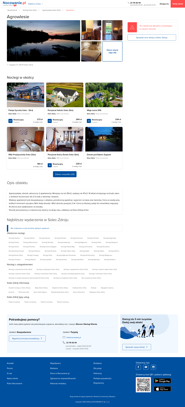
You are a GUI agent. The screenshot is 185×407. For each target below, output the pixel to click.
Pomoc (10, 368)
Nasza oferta (12, 378)
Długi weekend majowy (77, 396)
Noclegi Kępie (84, 251)
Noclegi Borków (61, 259)
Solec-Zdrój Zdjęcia (40, 292)
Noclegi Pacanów (50, 251)
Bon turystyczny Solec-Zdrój (91, 278)
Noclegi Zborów (44, 238)
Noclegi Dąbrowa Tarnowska (66, 255)
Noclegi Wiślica (114, 251)
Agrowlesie (18, 16)
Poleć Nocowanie (14, 383)
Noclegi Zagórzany (109, 238)
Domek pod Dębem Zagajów (99, 154)
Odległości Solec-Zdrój (97, 292)
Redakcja (98, 363)
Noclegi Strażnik (14, 238)
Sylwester (89, 396)
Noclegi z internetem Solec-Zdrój (100, 274)
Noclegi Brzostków (103, 247)
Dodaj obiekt (178, 4)
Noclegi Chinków (93, 238)
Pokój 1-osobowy (14, 302)
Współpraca (55, 363)
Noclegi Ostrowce (77, 238)
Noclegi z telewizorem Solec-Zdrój (20, 269)
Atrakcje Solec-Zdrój (79, 288)
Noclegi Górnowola (85, 247)
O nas (9, 373)
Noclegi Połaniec (110, 259)
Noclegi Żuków (14, 242)
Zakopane (112, 396)
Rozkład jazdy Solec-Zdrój (60, 292)
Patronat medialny (58, 383)
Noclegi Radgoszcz (105, 255)
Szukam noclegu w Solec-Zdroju (19, 288)
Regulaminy (99, 382)
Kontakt (10, 363)
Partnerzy (98, 373)
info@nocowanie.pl (73, 337)
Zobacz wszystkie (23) (64, 174)
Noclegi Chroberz (15, 259)
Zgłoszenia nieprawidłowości (63, 378)
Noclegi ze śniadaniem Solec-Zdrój (65, 278)
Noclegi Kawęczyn (64, 242)
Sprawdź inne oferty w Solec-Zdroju (152, 37)
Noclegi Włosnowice (30, 242)
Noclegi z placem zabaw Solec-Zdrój (104, 269)
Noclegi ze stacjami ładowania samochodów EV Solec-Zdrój (29, 278)
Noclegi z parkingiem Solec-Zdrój (48, 269)
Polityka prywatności (103, 378)
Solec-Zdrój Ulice (79, 292)
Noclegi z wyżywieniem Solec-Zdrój (76, 269)
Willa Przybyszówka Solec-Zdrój (22, 154)
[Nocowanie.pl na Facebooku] (138, 367)
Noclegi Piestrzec (29, 247)
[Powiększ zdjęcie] (91, 30)
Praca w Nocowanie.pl (60, 373)
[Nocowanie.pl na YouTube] (145, 367)
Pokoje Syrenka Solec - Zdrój (20, 110)
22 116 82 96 (135, 3)
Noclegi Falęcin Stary (68, 251)
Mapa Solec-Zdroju (41, 288)
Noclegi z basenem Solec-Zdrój (19, 274)
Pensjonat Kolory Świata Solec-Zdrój (63, 154)
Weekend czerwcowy (101, 396)
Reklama (54, 368)
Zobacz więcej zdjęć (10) (112, 51)
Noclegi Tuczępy (33, 255)
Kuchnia (11, 292)
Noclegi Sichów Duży (87, 255)
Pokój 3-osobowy (46, 302)
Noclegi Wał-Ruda (77, 259)
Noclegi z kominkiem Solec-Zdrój (45, 274)
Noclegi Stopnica (34, 251)
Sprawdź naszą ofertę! (135, 347)
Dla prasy (98, 368)
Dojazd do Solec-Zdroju (60, 288)
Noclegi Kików (96, 242)
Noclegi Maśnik (30, 259)
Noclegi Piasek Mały (68, 247)
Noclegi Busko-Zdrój (16, 255)
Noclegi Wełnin (29, 238)
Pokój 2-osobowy (30, 302)
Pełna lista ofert (24, 292)
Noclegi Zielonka (60, 238)
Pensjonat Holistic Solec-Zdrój (60, 110)
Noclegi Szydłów (45, 259)
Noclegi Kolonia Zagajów (48, 247)
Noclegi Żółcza (14, 247)
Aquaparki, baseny (107, 288)
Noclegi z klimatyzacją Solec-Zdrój (73, 274)
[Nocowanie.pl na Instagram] (153, 367)
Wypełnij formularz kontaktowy (25, 338)
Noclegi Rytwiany (94, 259)
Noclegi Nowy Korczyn (16, 251)
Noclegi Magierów (81, 242)
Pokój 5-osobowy (63, 302)
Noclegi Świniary (47, 242)
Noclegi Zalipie (99, 251)
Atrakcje (93, 288)
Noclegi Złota (47, 255)
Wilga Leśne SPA (94, 110)
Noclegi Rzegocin (112, 242)
